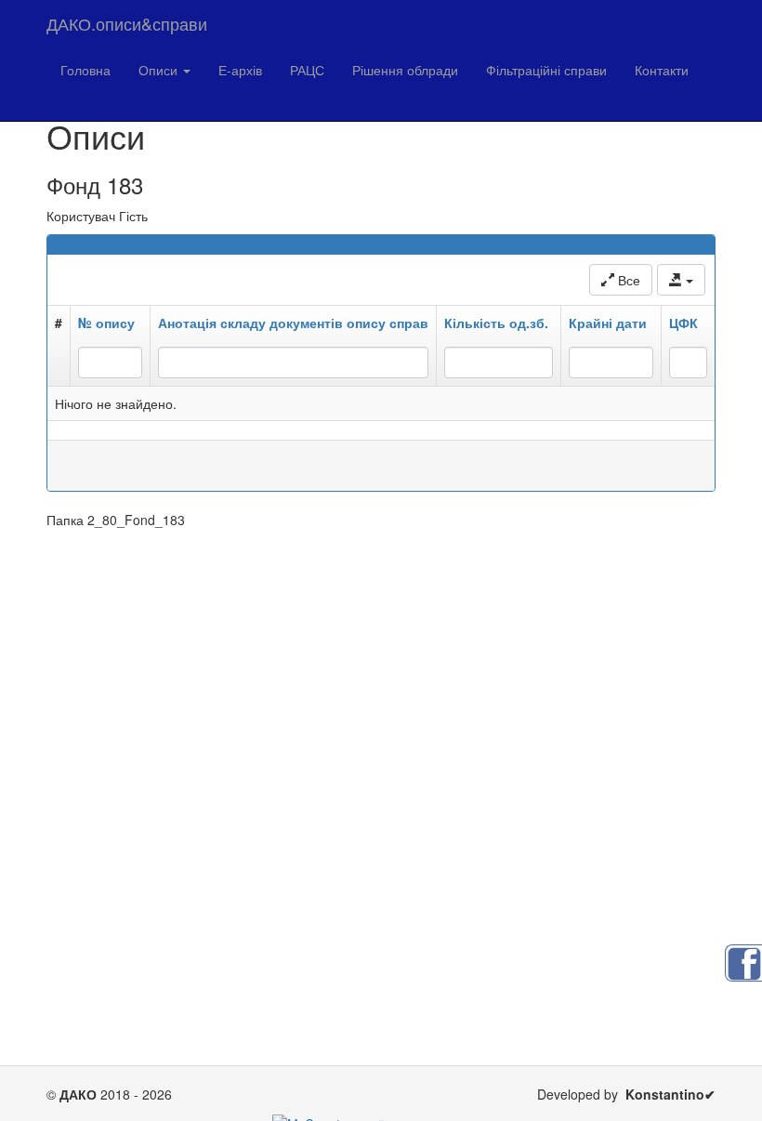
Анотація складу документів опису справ (293, 322)
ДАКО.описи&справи (126, 23)
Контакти (662, 69)
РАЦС (307, 69)
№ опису (106, 322)
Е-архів (240, 69)
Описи (159, 69)
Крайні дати (608, 322)
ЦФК (683, 322)
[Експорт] (681, 280)
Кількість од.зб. (496, 322)
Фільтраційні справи (546, 69)
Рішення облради (405, 69)
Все (627, 279)
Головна (85, 69)
